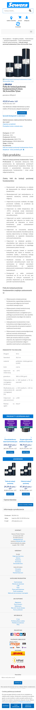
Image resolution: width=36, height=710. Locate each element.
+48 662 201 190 (20, 541)
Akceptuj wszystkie (28, 705)
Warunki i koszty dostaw (18, 608)
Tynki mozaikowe (18, 591)
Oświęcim (18, 571)
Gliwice (18, 558)
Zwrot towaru (18, 604)
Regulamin (18, 602)
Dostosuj (6, 705)
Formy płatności (18, 610)
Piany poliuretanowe (18, 589)
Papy (18, 587)
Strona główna (7, 38)
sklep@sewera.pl (18, 539)
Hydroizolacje (29, 38)
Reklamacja (18, 606)
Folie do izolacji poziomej (10, 42)
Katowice (18, 560)
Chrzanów (18, 569)
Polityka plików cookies (18, 621)
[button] (31, 438)
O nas (18, 619)
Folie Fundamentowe (24, 40)
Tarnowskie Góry (18, 563)
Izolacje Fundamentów (10, 40)
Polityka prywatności (18, 622)
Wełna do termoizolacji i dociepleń (18, 593)
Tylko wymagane (15, 705)
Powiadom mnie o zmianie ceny (13, 126)
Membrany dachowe (18, 584)
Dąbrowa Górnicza (18, 556)
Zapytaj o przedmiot (9, 124)
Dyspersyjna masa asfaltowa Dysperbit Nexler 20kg (25, 441)
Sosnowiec (18, 561)
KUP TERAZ (10, 452)
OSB (18, 585)
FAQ (18, 624)
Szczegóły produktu (18, 38)
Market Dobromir (18, 572)
